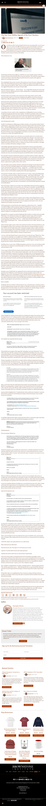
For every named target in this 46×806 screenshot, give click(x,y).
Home (7, 771)
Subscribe (23, 658)
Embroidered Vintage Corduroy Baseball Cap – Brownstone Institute (10, 753)
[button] (5, 2)
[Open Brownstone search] (43, 6)
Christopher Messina (18, 606)
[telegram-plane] (30, 779)
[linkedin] (23, 779)
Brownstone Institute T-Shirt (24, 729)
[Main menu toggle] (2, 2)
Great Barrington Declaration (38, 274)
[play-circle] (19, 779)
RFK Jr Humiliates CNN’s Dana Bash (33, 672)
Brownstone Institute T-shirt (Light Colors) (10, 729)
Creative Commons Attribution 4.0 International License (17, 597)
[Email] (24, 623)
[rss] (32, 779)
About (10, 771)
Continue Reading (7, 687)
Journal (23, 771)
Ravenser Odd (26, 46)
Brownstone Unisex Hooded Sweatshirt (38, 729)
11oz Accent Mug (38, 751)
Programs (15, 771)
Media (18, 7)
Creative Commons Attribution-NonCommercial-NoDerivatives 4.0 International (11, 800)
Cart (39, 771)
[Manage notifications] (3, 803)
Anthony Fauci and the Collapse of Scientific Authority (11, 692)
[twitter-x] (16, 779)
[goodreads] (26, 779)
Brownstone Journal (13, 7)
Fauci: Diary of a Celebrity (30, 691)
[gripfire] (18, 779)
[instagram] (25, 779)
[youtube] (21, 779)
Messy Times (16, 158)
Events (19, 771)
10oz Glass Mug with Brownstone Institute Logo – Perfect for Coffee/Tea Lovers (24, 754)
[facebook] (14, 779)
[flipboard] (28, 779)
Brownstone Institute (5, 7)
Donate (35, 771)
